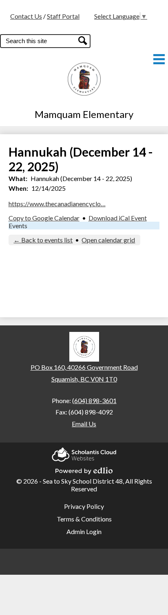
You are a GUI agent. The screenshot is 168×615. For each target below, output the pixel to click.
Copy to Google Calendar (44, 218)
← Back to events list (43, 240)
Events (18, 225)
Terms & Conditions (84, 519)
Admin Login (84, 531)
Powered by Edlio (84, 468)
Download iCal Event (117, 218)
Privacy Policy (84, 506)
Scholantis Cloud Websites (84, 452)
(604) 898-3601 (94, 400)
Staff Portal (63, 16)
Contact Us (26, 16)
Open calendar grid (108, 240)
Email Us (84, 423)
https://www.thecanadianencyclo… (57, 203)
